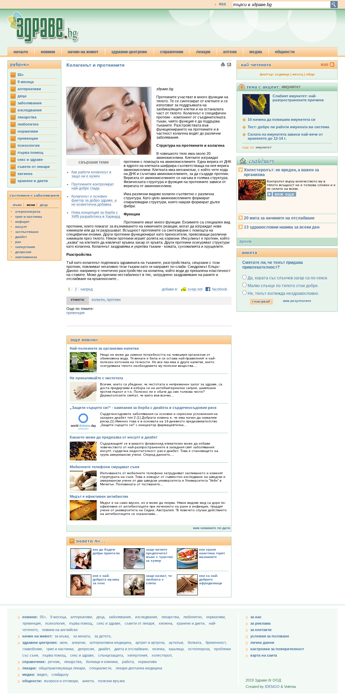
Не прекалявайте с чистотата (96, 378)
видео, (42, 674)
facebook (219, 289)
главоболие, (33, 649)
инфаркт (22, 221)
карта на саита (263, 655)
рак (18, 242)
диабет (21, 237)
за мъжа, (62, 636)
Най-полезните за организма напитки (104, 348)
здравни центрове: (40, 642)
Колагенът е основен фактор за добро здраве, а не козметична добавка (94, 200)
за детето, (103, 636)
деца (22, 96)
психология (28, 145)
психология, (56, 623)
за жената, (82, 636)
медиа (255, 51)
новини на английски (59, 630)
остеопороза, (200, 649)
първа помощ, (81, 623)
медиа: (28, 674)
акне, (64, 642)
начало (20, 51)
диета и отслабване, (132, 649)
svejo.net (195, 289)
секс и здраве (30, 160)
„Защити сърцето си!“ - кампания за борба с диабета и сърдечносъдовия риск (143, 408)
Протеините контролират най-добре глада (92, 186)
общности (284, 51)
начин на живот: (37, 636)
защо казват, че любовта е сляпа (159, 579)
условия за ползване (269, 636)
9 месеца (26, 82)
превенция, (33, 623)
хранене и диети (33, 181)
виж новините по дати (211, 528)
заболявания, (121, 617)
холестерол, (162, 655)
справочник (171, 51)
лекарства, (171, 617)
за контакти (261, 630)
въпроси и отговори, (61, 681)
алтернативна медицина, (111, 642)
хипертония (25, 247)
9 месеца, (59, 617)
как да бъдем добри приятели (106, 551)
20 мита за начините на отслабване (279, 218)
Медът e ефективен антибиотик (99, 496)
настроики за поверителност (277, 649)
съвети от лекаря (34, 167)
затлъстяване (27, 232)
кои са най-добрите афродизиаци (210, 579)
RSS (222, 4)
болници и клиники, (102, 662)
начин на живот (83, 51)
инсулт (21, 227)
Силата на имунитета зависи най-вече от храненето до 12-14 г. (285, 136)
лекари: (29, 668)
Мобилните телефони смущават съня (104, 467)
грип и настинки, (60, 649)
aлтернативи (29, 89)
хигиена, (166, 623)
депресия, (87, 649)
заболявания (29, 103)
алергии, (79, 642)
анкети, (88, 681)
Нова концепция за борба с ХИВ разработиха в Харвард (95, 214)
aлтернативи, (82, 617)
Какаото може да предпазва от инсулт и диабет (113, 437)
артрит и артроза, (150, 642)
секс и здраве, (109, 623)
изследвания (29, 110)
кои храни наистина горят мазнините (212, 553)
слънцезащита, (111, 655)
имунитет (264, 147)
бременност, (216, 642)
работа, (128, 662)
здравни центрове (129, 51)
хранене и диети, (192, 623)
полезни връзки (111, 681)
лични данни (262, 642)
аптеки (230, 51)
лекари (203, 51)
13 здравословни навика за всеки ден (281, 227)
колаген (98, 300)
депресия (23, 252)
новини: (30, 617)
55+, (44, 617)
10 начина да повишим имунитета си (281, 119)
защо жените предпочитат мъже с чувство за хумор (159, 555)
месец (297, 74)
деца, (101, 617)
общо (310, 74)
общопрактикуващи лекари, (62, 668)
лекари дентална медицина (139, 668)
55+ (21, 75)
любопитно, (193, 617)
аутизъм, (177, 642)
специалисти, (100, 668)
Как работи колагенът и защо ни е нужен (91, 174)
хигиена (25, 174)
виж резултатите (297, 301)
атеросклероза (27, 211)
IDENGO (272, 687)
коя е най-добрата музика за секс (106, 579)
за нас (255, 617)
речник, (54, 662)
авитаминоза (26, 257)
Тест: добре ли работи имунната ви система (288, 127)
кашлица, (177, 649)
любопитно (28, 124)
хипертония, (138, 655)
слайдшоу (60, 674)
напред (87, 289)
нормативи (28, 131)
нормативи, (216, 617)
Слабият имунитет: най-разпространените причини (298, 98)
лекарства (27, 117)
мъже (17, 205)
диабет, (105, 649)
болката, (195, 642)
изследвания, (147, 617)
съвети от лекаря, (140, 623)
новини (48, 51)
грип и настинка (28, 216)
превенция (28, 138)
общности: (32, 681)
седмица (282, 74)
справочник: (34, 662)
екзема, (159, 649)
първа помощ (30, 152)
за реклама (260, 623)
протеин (114, 300)
